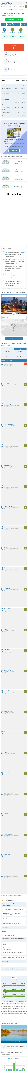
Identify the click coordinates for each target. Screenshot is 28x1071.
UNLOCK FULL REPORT (15, 19)
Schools (20, 354)
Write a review (4, 929)
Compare (14, 338)
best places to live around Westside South (13, 895)
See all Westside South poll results (14, 969)
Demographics (16, 24)
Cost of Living (7, 354)
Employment (20, 349)
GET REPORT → (14, 150)
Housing (20, 351)
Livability (20, 3)
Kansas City (14, 9)
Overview (3, 24)
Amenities (7, 351)
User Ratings (20, 356)
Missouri (8, 9)
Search (2, 9)
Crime (7, 356)
